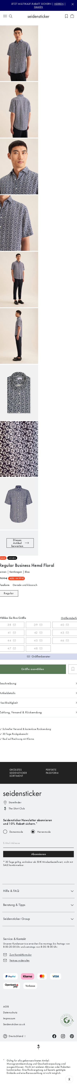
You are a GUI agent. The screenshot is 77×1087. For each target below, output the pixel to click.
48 (36, 648)
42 (36, 632)
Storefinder (15, 802)
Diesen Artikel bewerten (17, 543)
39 (36, 624)
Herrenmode (44, 831)
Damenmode (16, 831)
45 (36, 640)
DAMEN (38, 7)
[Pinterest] (72, 1036)
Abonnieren (38, 854)
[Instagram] (63, 1036)
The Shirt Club (17, 808)
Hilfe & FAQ (11, 891)
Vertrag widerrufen (19, 960)
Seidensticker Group (16, 919)
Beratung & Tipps (14, 905)
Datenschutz (10, 1012)
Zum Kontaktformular (20, 954)
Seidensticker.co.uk (14, 1024)
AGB (6, 1006)
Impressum (9, 1018)
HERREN (59, 3)
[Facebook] (54, 1036)
